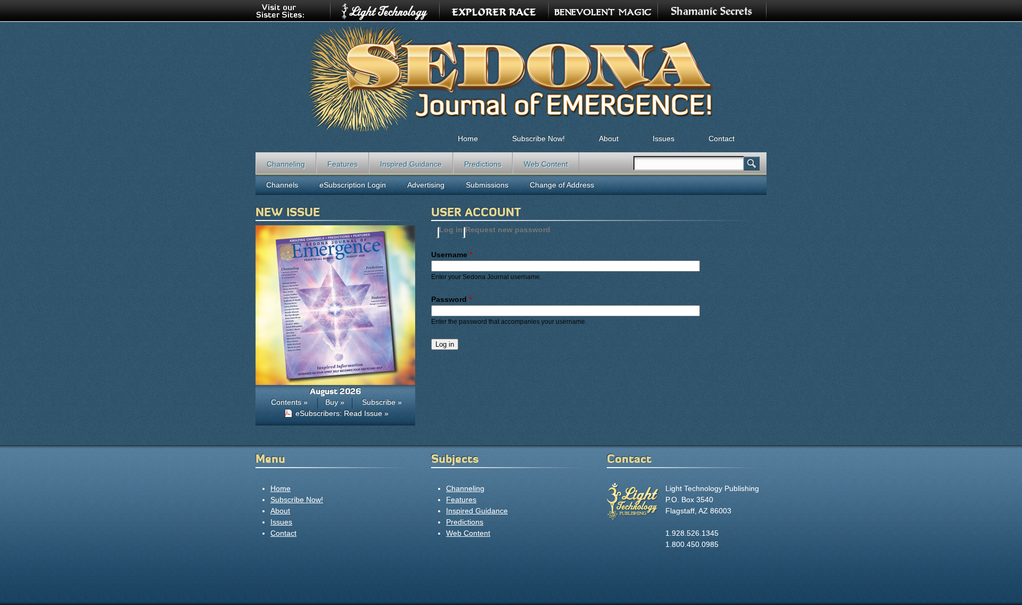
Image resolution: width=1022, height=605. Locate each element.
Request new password (507, 229)
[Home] (511, 77)
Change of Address (562, 185)
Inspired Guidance (411, 164)
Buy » (334, 402)
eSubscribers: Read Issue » (342, 413)
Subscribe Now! (538, 138)
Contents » (289, 402)
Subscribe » (382, 402)
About (609, 138)
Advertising (425, 185)
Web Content (546, 164)
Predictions (482, 164)
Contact (721, 138)
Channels (282, 185)
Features (342, 164)
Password (451, 299)
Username (451, 254)
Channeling (286, 164)
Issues (663, 138)
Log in (451, 229)
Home (468, 138)
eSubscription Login (352, 185)
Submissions (487, 185)
